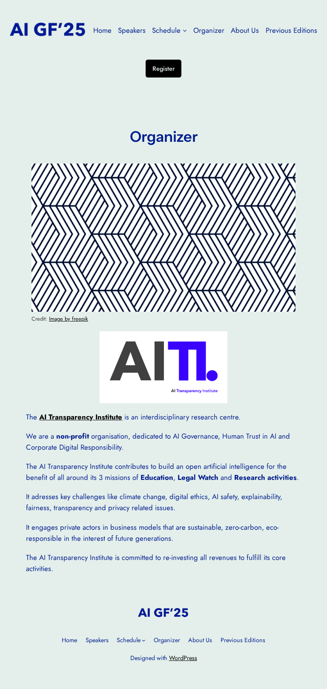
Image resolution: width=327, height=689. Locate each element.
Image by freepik (68, 319)
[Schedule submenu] (185, 30)
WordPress (183, 658)
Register (163, 68)
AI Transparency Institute (80, 417)
